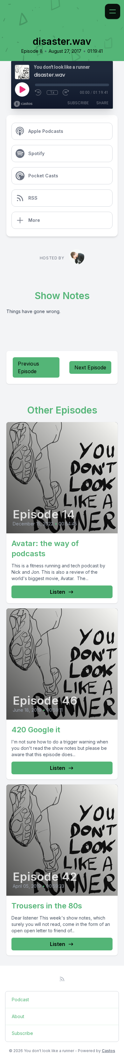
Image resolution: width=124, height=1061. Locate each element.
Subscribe (78, 103)
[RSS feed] (62, 979)
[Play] (22, 89)
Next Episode (90, 367)
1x (52, 92)
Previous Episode (28, 367)
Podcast (20, 999)
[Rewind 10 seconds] (38, 92)
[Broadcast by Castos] (23, 104)
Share (102, 103)
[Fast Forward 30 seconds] (66, 92)
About (18, 1016)
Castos (108, 1050)
